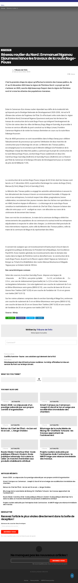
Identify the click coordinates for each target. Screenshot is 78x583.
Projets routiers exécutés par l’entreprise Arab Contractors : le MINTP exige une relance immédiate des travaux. (58, 455)
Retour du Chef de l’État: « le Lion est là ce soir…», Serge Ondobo (19, 429)
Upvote (18, 379)
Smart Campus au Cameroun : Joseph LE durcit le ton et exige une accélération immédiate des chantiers (57, 408)
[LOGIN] (76, 4)
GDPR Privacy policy (47, 580)
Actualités (16, 402)
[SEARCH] (71, 4)
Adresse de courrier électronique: (13, 523)
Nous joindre (34, 580)
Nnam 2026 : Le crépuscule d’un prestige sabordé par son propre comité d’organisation (17, 407)
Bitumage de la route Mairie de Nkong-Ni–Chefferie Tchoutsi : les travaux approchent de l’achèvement (56, 432)
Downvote (59, 379)
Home (26, 580)
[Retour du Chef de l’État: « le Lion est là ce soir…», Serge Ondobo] (19, 421)
